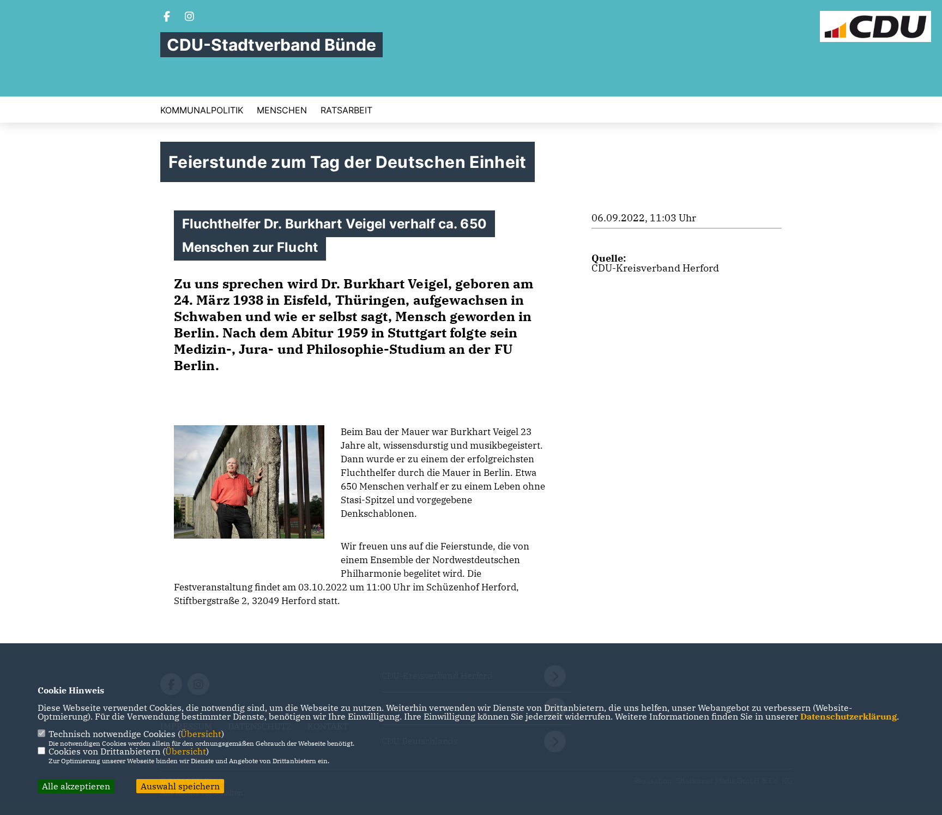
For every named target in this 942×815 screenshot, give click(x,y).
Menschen (282, 110)
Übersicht (200, 733)
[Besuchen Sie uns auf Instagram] (189, 17)
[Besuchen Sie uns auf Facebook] (166, 17)
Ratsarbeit (346, 110)
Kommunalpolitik (201, 110)
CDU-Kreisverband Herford (655, 268)
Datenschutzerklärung (848, 716)
